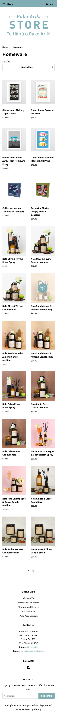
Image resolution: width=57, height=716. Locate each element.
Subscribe (46, 696)
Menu (9, 4)
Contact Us (28, 598)
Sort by (6, 61)
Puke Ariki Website (28, 615)
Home (5, 47)
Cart (52, 4)
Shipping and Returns (28, 606)
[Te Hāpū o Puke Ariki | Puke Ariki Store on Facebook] (28, 667)
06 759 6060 (32, 646)
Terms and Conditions (28, 602)
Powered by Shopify (31, 709)
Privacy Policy (28, 611)
